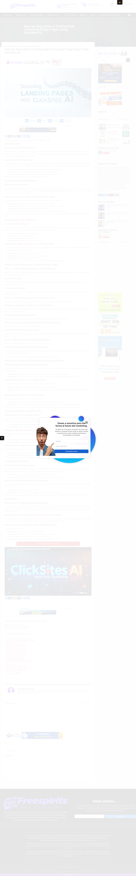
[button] (87, 423)
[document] (68, 438)
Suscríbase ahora (71, 451)
